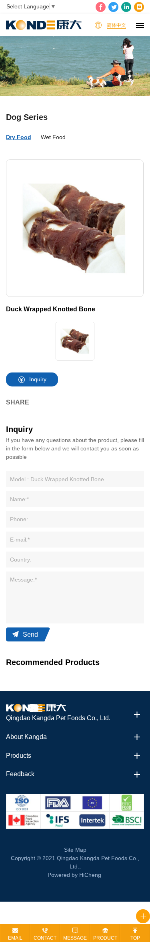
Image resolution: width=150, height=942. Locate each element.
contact (45, 938)
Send (30, 634)
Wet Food (53, 137)
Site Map (75, 849)
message (75, 938)
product (105, 938)
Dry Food (18, 137)
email (15, 938)
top (135, 938)
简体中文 (116, 25)
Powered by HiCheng (74, 875)
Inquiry (37, 379)
